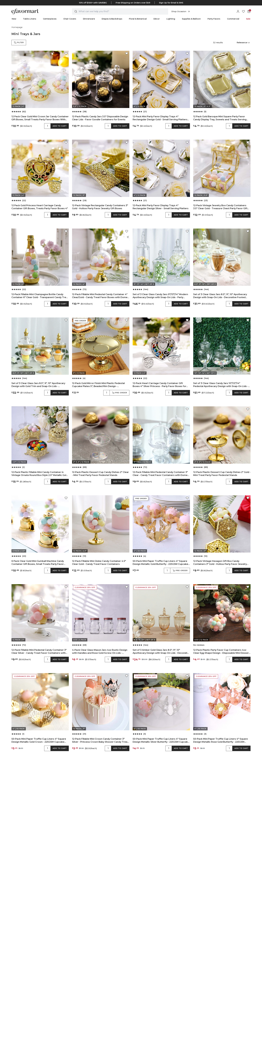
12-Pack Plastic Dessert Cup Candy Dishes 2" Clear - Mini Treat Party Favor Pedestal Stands (100, 473)
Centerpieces (49, 19)
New (14, 19)
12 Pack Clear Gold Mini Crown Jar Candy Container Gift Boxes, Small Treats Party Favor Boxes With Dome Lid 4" (40, 118)
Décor (157, 19)
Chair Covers (69, 19)
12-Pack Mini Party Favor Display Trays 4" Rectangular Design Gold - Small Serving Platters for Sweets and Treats (160, 118)
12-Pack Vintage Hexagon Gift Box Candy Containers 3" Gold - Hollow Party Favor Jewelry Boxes (220, 563)
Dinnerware (89, 19)
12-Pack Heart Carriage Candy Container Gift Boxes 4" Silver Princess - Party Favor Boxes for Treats (159, 385)
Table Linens (29, 19)
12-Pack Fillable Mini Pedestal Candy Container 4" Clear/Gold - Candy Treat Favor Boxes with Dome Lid (99, 296)
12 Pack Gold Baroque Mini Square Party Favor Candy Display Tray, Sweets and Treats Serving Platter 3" (219, 118)
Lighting (170, 19)
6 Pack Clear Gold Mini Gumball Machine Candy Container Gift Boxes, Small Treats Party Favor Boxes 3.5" (37, 563)
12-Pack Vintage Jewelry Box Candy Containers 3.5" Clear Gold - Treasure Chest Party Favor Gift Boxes (220, 207)
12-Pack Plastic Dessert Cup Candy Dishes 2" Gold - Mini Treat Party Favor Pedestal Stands (222, 473)
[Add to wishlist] (66, 53)
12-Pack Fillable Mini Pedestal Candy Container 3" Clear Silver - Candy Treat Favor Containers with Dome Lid (39, 652)
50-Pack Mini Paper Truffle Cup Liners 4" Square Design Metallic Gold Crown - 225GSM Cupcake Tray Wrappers (38, 740)
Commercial (233, 19)
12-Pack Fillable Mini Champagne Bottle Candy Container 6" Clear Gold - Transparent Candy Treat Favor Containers (40, 296)
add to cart (60, 126)
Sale (248, 19)
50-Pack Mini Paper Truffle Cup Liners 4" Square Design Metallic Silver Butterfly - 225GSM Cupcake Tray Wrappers (161, 740)
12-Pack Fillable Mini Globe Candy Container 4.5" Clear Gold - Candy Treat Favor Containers (99, 562)
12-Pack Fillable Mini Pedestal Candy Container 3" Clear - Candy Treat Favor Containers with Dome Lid (160, 474)
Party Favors (214, 19)
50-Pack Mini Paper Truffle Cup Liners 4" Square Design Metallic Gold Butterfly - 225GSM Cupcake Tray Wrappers (160, 563)
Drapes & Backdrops (112, 19)
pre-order (121, 393)
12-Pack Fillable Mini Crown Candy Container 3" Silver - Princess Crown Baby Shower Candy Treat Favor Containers (100, 740)
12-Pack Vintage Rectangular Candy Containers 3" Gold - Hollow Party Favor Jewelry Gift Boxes (100, 207)
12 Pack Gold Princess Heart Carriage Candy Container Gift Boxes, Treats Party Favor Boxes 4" (39, 207)
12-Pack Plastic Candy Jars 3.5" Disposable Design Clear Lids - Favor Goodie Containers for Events (100, 118)
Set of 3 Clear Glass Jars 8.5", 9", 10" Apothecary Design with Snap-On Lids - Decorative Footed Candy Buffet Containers (220, 296)
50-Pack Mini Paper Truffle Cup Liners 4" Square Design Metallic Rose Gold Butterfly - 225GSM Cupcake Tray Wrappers (220, 740)
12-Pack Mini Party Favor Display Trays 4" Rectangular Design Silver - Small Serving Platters (160, 207)
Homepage (17, 27)
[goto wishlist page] (243, 11)
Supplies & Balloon (191, 19)
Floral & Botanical (138, 19)
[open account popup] (238, 11)
